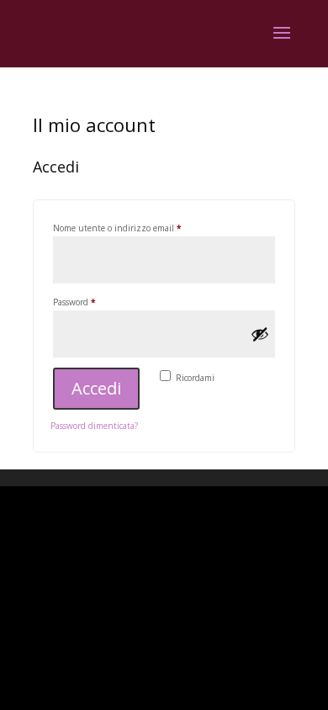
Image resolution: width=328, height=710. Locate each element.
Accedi (96, 388)
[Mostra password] (260, 334)
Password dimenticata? (94, 426)
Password (91, 301)
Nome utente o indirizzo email (134, 227)
